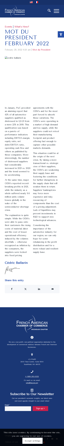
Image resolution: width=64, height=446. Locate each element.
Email (7, 405)
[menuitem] (48, 11)
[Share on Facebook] (12, 289)
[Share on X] (25, 289)
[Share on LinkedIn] (39, 289)
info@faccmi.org (32, 383)
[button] (61, 34)
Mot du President (41, 50)
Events (8, 26)
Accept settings (33, 441)
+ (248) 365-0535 (32, 376)
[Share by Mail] (52, 289)
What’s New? (21, 26)
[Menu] (55, 11)
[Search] (48, 11)
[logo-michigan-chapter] (26, 11)
